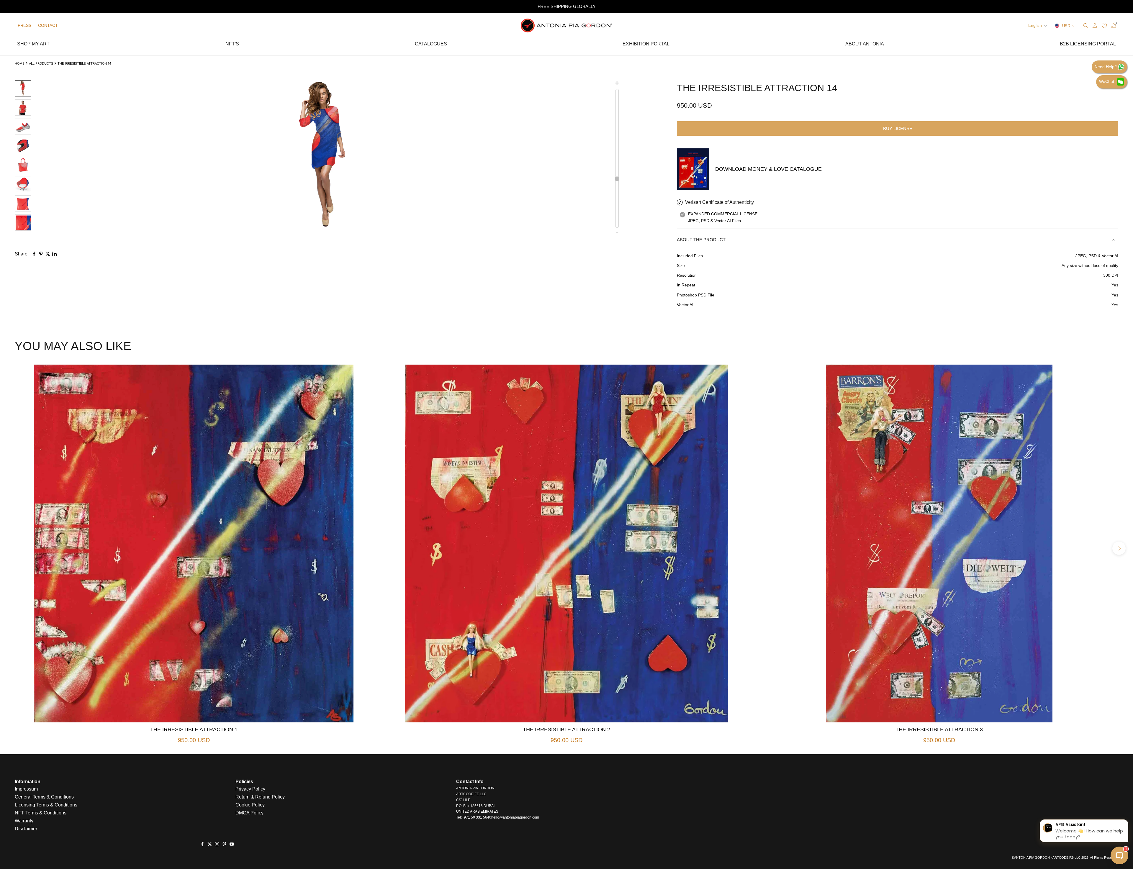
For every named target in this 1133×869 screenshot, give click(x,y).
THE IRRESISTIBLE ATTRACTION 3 (939, 729)
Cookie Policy (250, 804)
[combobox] (1051, 25)
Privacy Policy (250, 788)
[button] (1037, 25)
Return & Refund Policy (260, 796)
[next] (1119, 548)
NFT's (232, 44)
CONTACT (48, 25)
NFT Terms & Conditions (40, 812)
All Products (41, 63)
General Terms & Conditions (44, 796)
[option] (566, 6)
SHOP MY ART (33, 44)
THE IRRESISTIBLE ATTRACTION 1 (194, 729)
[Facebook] (202, 844)
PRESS (24, 25)
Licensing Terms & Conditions (46, 804)
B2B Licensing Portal (1088, 44)
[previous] (14, 548)
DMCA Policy (249, 812)
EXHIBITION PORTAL (646, 44)
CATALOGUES (431, 44)
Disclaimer (26, 828)
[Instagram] (217, 844)
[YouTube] (232, 844)
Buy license (897, 128)
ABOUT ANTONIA (864, 44)
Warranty (24, 820)
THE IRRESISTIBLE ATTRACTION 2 (566, 729)
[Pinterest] (224, 844)
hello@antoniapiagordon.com (515, 817)
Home (19, 63)
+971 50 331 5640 (476, 817)
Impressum (26, 788)
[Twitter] (209, 844)
